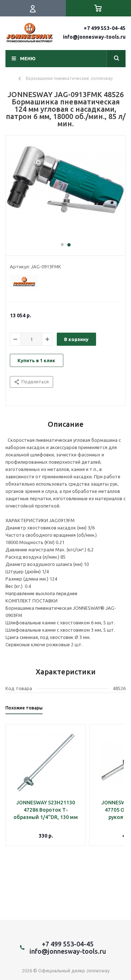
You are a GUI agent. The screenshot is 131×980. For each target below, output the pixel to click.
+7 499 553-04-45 (105, 28)
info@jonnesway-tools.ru (94, 36)
